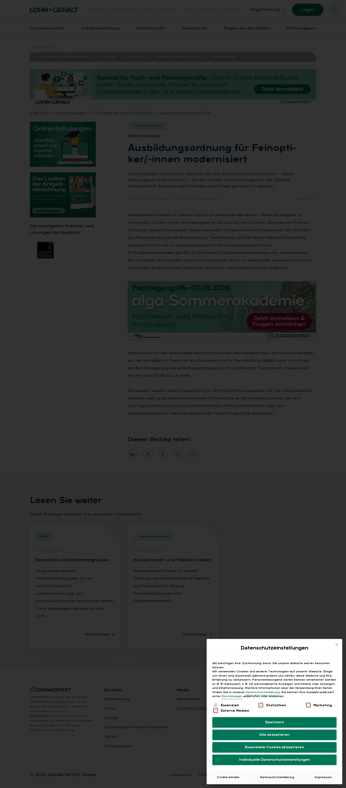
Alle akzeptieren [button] (274, 735)
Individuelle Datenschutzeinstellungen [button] (274, 760)
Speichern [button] (274, 722)
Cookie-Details (228, 777)
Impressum (323, 777)
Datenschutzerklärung (262, 692)
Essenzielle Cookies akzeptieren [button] (274, 747)
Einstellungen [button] (232, 696)
